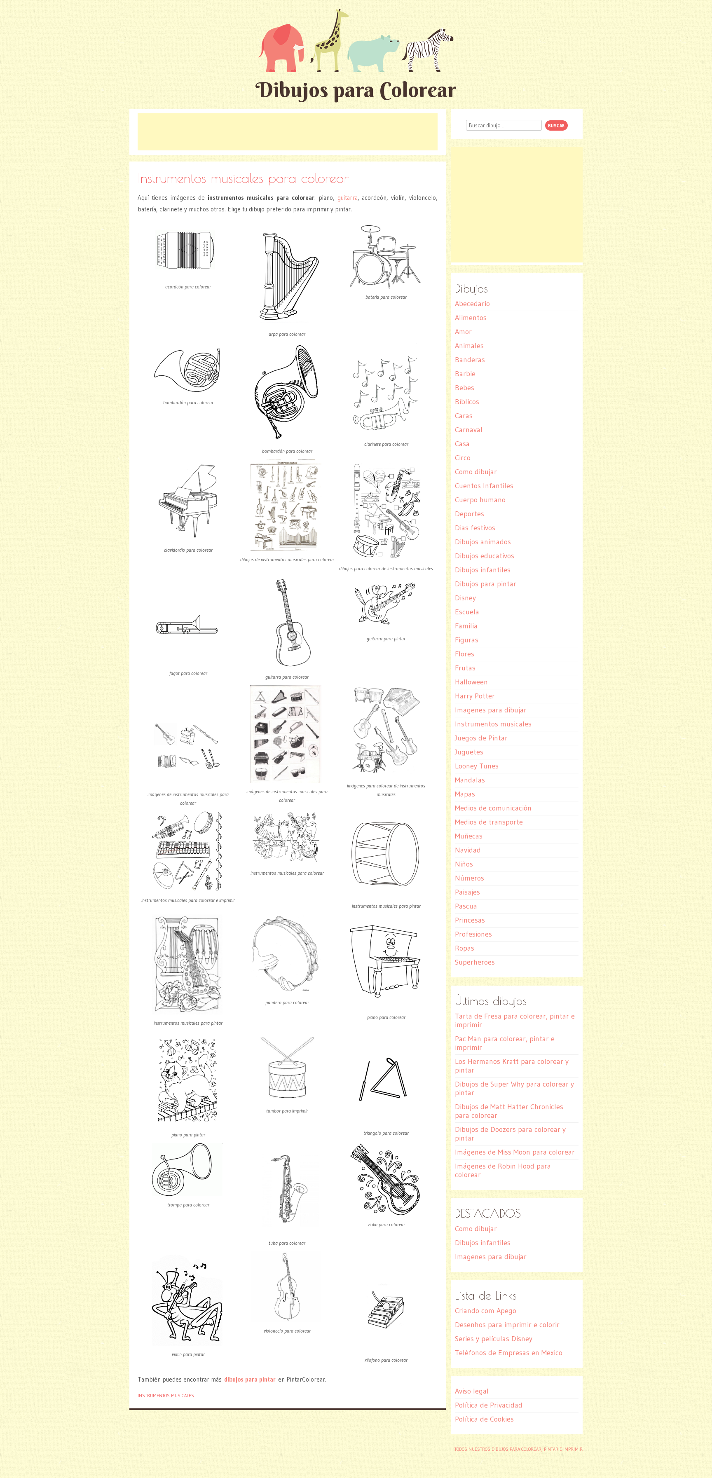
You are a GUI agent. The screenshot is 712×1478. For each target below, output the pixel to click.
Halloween (471, 681)
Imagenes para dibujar (491, 709)
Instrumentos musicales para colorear (243, 178)
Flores (464, 653)
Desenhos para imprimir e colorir (507, 1324)
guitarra (347, 197)
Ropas (464, 948)
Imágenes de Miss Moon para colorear (515, 1152)
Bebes (464, 387)
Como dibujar (476, 471)
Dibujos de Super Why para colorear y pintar (514, 1088)
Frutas (465, 667)
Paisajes (467, 892)
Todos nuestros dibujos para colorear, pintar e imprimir (518, 1449)
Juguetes (469, 752)
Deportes (469, 513)
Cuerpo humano (480, 499)
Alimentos (471, 317)
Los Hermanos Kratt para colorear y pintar (512, 1066)
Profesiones (473, 934)
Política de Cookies (484, 1419)
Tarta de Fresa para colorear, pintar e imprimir (515, 1020)
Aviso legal (472, 1391)
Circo (463, 457)
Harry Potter (475, 695)
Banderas (470, 359)
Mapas (465, 794)
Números (469, 878)
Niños (464, 864)
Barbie (465, 373)
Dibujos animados (483, 541)
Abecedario (472, 303)
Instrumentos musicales (166, 1395)
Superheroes (475, 962)
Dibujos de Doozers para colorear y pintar (510, 1134)
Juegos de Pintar (481, 738)
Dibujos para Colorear (356, 89)
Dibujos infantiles (483, 569)
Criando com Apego (485, 1310)
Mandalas (470, 780)
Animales (469, 345)
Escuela (467, 611)
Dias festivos (475, 527)
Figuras (466, 639)
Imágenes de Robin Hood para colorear (503, 1170)
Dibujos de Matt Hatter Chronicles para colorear (509, 1111)
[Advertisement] (288, 131)
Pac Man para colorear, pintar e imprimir (505, 1043)
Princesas (470, 920)
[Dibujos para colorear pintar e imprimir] (356, 40)
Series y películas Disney (493, 1338)
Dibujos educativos (484, 555)
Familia (466, 625)
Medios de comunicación (493, 808)
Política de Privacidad (488, 1405)
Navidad (468, 850)
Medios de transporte (489, 822)
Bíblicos (467, 401)
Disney (465, 597)
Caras (464, 415)
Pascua (466, 906)
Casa (462, 443)
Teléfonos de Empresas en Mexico (508, 1352)
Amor (463, 331)
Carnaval (468, 429)
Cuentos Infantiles (484, 485)
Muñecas (468, 836)
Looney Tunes (477, 766)
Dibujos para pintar (485, 583)
